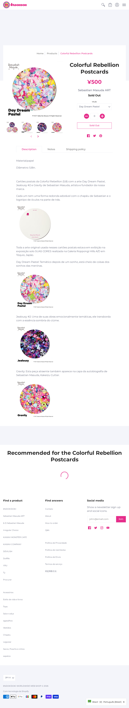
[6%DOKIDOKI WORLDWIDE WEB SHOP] (15, 5)
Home (40, 53)
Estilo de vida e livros (13, 599)
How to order (51, 523)
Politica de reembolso (55, 550)
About (48, 516)
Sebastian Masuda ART (94, 90)
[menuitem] (103, 5)
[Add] (102, 116)
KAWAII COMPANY (12, 544)
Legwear (7, 642)
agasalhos (8, 621)
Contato (49, 509)
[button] (103, 5)
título (94, 102)
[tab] (29, 149)
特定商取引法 (50, 571)
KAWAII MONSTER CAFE (15, 537)
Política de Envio (53, 557)
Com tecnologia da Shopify (16, 691)
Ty (4, 572)
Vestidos (7, 628)
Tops (5, 606)
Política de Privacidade (56, 543)
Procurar (7, 579)
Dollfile (6, 558)
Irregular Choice (10, 530)
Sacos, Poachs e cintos (14, 649)
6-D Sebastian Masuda (13, 523)
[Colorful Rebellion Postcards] (12, 127)
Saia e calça (8, 613)
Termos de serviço (53, 564)
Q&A (47, 530)
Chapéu (7, 635)
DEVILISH (7, 551)
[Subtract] (86, 116)
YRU (5, 565)
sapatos (7, 656)
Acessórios (8, 592)
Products (52, 53)
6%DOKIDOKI (9, 509)
